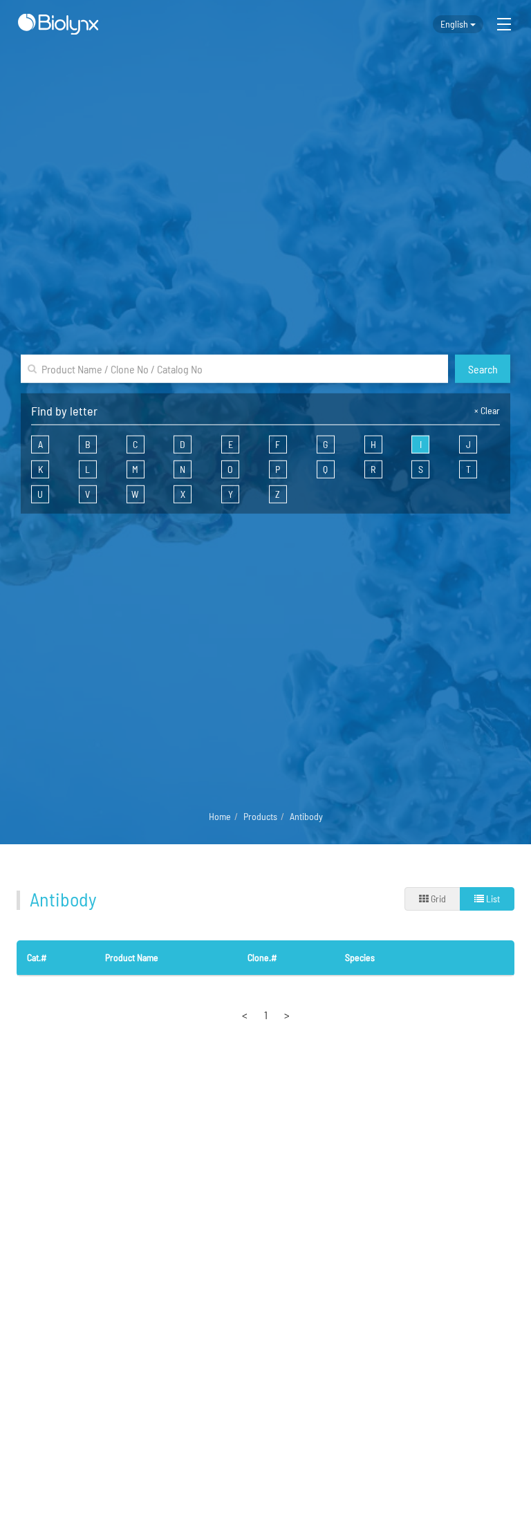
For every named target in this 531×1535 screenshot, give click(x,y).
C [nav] (135, 444)
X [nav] (182, 494)
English (455, 24)
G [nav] (325, 444)
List (492, 898)
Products (260, 816)
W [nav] (135, 494)
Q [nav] (325, 469)
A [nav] (40, 444)
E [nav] (230, 444)
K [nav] (40, 469)
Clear (487, 410)
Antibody (306, 816)
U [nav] (40, 494)
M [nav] (135, 469)
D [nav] (182, 444)
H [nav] (373, 444)
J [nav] (468, 444)
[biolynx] (58, 24)
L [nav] (87, 469)
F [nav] (277, 444)
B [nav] (88, 444)
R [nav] (373, 469)
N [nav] (182, 469)
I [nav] (421, 444)
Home (220, 816)
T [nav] (468, 469)
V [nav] (87, 494)
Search (483, 368)
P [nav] (277, 469)
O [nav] (230, 469)
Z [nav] (277, 494)
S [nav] (420, 469)
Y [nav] (230, 494)
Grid (437, 898)
